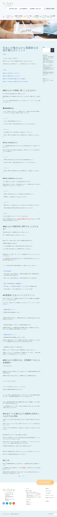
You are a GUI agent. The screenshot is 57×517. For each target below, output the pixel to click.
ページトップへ (44, 482)
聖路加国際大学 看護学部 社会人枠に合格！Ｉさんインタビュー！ (48, 74)
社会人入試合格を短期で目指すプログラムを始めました (48, 62)
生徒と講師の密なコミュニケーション (33, 495)
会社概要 (47, 501)
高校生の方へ (28, 504)
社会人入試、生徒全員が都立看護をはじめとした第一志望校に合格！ (48, 58)
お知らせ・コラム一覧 (49, 495)
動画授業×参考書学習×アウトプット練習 (33, 497)
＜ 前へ (19, 476)
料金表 (27, 501)
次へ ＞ (23, 476)
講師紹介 (47, 488)
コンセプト (27, 488)
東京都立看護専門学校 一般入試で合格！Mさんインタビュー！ (48, 69)
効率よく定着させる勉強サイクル (32, 492)
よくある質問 (48, 493)
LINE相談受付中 (24, 8)
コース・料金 (28, 499)
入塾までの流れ (14, 8)
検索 (44, 47)
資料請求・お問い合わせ (36, 8)
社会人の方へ (28, 502)
